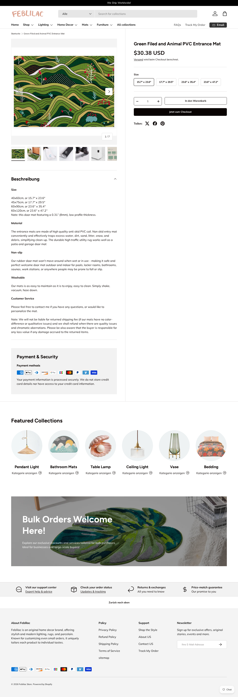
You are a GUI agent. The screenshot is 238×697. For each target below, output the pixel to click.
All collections (126, 25)
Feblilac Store (25, 684)
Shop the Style (148, 630)
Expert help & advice (38, 591)
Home (15, 25)
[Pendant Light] (26, 445)
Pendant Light (27, 466)
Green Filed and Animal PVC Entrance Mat (44, 34)
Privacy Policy (108, 630)
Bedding (211, 466)
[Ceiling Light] (137, 445)
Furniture (103, 25)
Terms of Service (109, 651)
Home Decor (65, 25)
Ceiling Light (137, 466)
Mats (85, 25)
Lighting (43, 25)
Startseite (15, 34)
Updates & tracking (93, 591)
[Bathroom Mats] (63, 445)
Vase (174, 466)
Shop (26, 25)
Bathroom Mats (63, 466)
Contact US (146, 644)
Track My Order (195, 25)
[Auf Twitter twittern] (147, 123)
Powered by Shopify (42, 684)
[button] (225, 13)
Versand (138, 59)
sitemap (104, 657)
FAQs (177, 25)
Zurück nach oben (119, 602)
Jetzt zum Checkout (180, 111)
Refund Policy (107, 637)
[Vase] (174, 445)
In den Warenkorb (195, 100)
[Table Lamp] (100, 445)
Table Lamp (101, 466)
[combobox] (127, 14)
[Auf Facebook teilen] (155, 123)
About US (145, 637)
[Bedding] (211, 445)
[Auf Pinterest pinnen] (162, 123)
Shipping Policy (108, 644)
